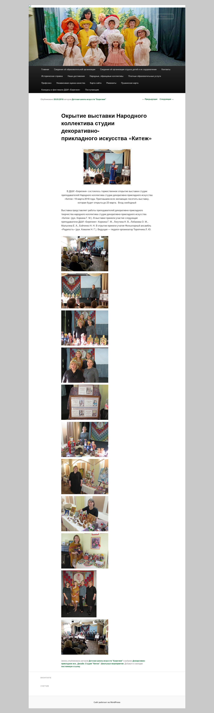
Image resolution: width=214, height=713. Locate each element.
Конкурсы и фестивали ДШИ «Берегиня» (60, 89)
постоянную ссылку (70, 666)
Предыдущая (149, 99)
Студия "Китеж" (92, 663)
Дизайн (80, 663)
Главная (45, 69)
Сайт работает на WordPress (107, 702)
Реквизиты (111, 82)
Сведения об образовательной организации (74, 69)
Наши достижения (76, 76)
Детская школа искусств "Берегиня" (89, 99)
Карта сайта (95, 82)
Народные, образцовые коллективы (106, 76)
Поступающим (92, 89)
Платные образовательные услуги (144, 76)
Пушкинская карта (129, 82)
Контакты (166, 69)
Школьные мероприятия (112, 663)
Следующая (166, 99)
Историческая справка (52, 76)
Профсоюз (46, 82)
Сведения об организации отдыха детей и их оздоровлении (128, 69)
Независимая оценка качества (70, 82)
